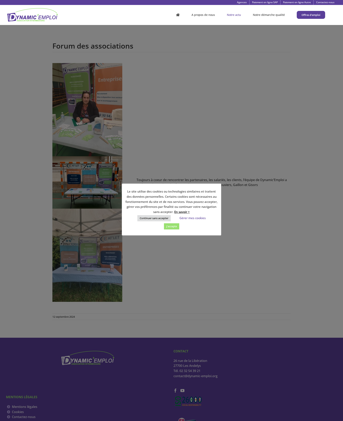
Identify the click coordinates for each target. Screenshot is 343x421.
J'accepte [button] (171, 226)
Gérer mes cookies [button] (192, 218)
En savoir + (182, 212)
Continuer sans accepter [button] (154, 218)
